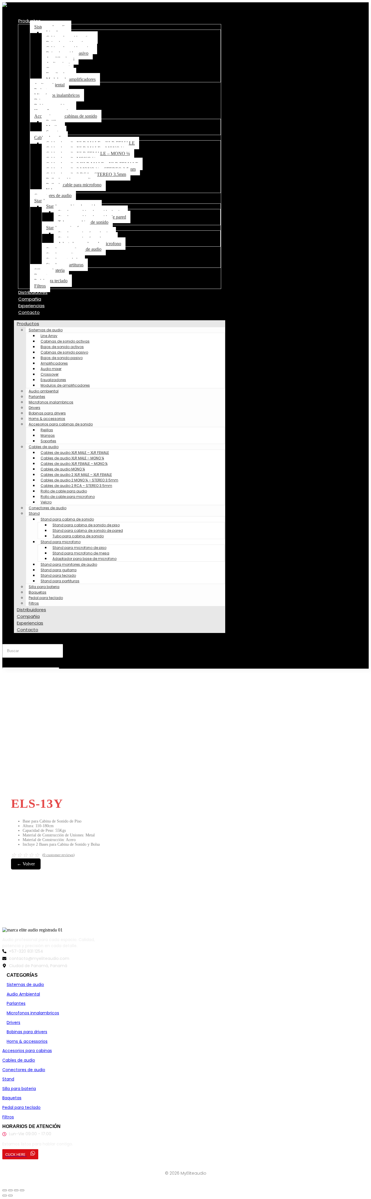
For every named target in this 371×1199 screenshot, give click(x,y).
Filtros (40, 285)
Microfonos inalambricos (57, 95)
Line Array (49, 335)
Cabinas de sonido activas (65, 341)
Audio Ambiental (23, 994)
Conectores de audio (53, 195)
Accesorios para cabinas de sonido (65, 116)
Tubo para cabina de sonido (78, 536)
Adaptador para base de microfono (84, 558)
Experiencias (31, 306)
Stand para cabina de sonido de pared (87, 530)
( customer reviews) (58, 855)
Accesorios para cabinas (27, 1051)
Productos (29, 21)
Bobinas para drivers (47, 413)
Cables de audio (44, 446)
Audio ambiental (44, 391)
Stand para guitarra (59, 569)
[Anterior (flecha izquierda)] (4, 1195)
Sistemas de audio (46, 330)
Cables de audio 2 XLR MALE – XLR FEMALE (76, 474)
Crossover (50, 374)
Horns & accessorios (47, 418)
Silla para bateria (44, 586)
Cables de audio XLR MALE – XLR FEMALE (75, 452)
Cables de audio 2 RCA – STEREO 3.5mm (76, 485)
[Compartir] (16, 1190)
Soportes (48, 441)
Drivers (34, 407)
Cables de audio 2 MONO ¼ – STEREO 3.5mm (79, 480)
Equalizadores (53, 379)
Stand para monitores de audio (69, 564)
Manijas (48, 435)
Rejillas (47, 429)
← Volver (26, 863)
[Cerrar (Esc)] (22, 1190)
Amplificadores (54, 363)
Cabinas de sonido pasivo (64, 352)
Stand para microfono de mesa (80, 553)
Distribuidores (33, 292)
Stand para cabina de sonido (67, 519)
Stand (39, 200)
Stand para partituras (60, 580)
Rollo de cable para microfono (73, 184)
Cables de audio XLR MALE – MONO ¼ (72, 458)
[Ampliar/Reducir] (4, 1190)
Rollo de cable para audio (64, 491)
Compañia (29, 299)
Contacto (29, 312)
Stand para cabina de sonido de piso (86, 525)
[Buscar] (9, 661)
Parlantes (37, 396)
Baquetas (37, 592)
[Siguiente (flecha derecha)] (10, 1195)
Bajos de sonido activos (62, 346)
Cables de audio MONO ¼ (63, 469)
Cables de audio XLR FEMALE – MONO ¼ (74, 463)
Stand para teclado (58, 575)
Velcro (46, 502)
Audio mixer (51, 368)
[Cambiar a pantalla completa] (10, 1190)
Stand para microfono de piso (79, 547)
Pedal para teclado (51, 280)
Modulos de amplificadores (71, 79)
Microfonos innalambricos (33, 1013)
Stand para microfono (61, 541)
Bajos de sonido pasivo (62, 357)
